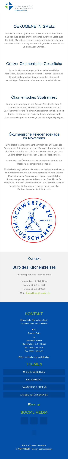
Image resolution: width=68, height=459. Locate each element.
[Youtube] (43, 420)
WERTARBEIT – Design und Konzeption (35, 449)
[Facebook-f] (24, 420)
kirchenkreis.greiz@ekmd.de (37, 357)
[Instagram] (34, 420)
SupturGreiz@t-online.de (37, 293)
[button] (34, 432)
